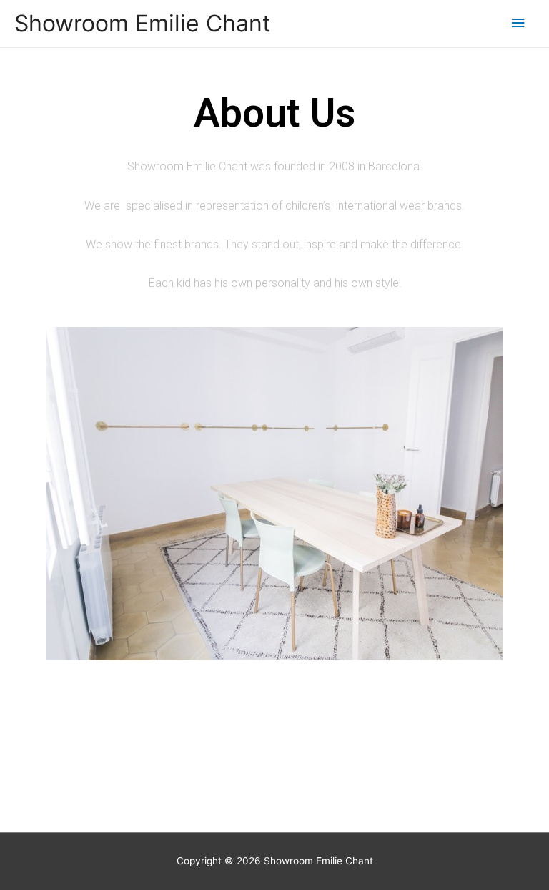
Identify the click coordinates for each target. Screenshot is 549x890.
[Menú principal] (518, 23)
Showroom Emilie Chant (142, 23)
